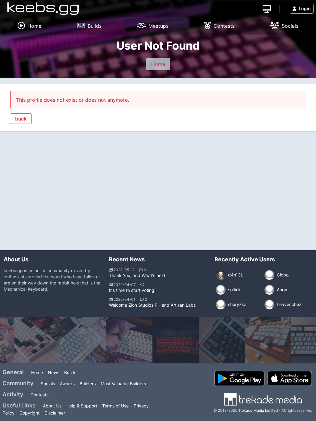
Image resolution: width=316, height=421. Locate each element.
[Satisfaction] (37, 340)
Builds (70, 372)
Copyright (29, 412)
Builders (88, 383)
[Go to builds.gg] (267, 8)
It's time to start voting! (132, 290)
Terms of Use (115, 405)
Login (305, 8)
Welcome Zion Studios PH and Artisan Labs (152, 305)
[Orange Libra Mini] (268, 340)
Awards (67, 383)
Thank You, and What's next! (138, 275)
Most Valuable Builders (123, 383)
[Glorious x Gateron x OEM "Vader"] (175, 340)
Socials (48, 383)
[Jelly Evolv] (222, 340)
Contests (39, 394)
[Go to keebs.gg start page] (43, 8)
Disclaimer (54, 412)
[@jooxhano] (83, 340)
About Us (52, 405)
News (53, 372)
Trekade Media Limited (258, 410)
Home (158, 64)
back (21, 119)
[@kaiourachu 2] (129, 340)
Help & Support (81, 405)
